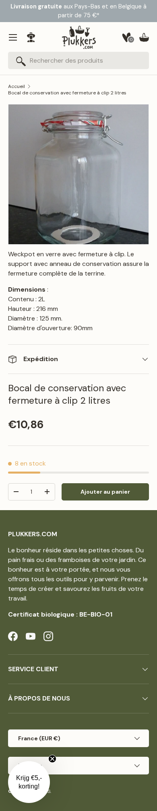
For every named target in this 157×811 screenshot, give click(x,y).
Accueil (16, 86)
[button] (144, 37)
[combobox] (78, 60)
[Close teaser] (52, 759)
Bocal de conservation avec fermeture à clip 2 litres (67, 93)
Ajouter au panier (105, 491)
